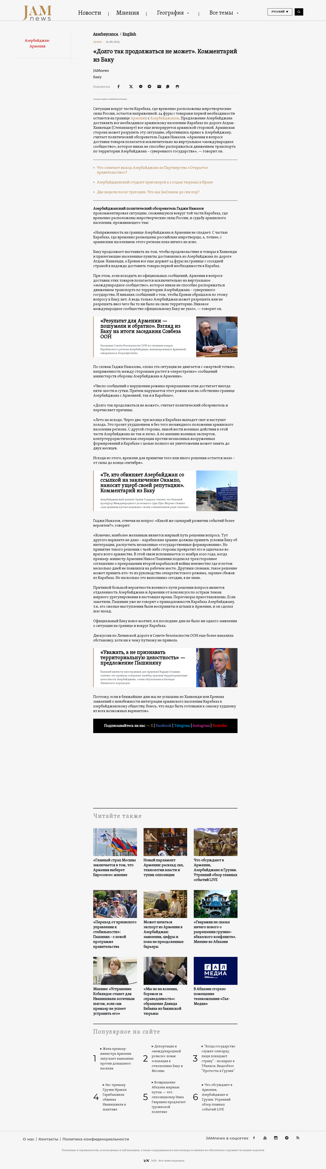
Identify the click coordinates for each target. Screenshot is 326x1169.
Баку (97, 77)
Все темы (221, 13)
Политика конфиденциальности (95, 1139)
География (170, 13)
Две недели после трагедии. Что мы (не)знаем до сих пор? (148, 192)
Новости (89, 13)
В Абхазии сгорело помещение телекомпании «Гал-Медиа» (212, 996)
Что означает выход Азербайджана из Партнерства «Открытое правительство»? (152, 170)
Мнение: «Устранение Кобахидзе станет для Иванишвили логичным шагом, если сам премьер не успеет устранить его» (114, 1001)
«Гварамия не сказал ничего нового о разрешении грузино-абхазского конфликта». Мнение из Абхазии (215, 932)
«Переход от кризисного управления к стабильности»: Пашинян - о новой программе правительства (115, 934)
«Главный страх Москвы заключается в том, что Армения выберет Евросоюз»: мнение (114, 868)
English (129, 34)
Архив (99, 41)
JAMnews (101, 70)
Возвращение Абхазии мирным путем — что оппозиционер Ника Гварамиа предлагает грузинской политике (169, 1097)
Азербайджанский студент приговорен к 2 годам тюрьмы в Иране (155, 182)
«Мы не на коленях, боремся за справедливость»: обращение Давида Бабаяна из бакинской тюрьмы (162, 1001)
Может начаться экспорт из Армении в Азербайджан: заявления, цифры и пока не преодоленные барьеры (164, 934)
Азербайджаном (164, 118)
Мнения (127, 13)
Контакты (48, 1139)
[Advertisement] (165, 770)
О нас (28, 1139)
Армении (139, 118)
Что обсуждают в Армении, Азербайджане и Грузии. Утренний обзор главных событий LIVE (215, 870)
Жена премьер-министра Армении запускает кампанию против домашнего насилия (117, 1059)
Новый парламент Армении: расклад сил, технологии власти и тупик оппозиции (164, 868)
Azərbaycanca (106, 34)
